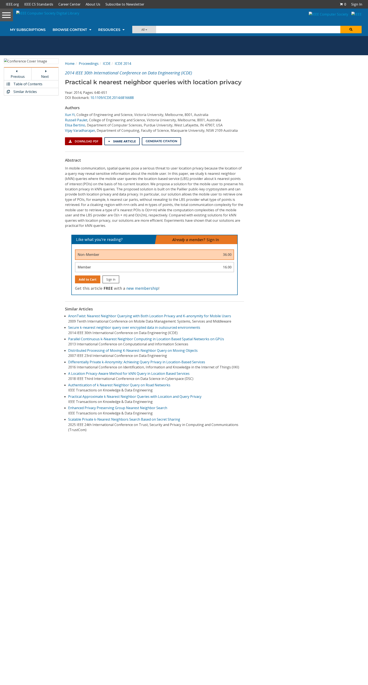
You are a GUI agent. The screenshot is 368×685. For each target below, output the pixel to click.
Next (45, 76)
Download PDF (86, 141)
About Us (93, 4)
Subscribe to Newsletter (124, 4)
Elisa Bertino (75, 125)
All (143, 30)
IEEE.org (12, 4)
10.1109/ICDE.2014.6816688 (112, 97)
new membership (142, 288)
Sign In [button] (356, 4)
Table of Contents (27, 84)
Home (70, 63)
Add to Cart (87, 279)
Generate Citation (161, 141)
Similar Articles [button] (25, 91)
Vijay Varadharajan (80, 130)
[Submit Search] (351, 29)
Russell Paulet (76, 120)
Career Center (69, 4)
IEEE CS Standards (38, 4)
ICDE (107, 63)
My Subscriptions (28, 30)
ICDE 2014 (123, 63)
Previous (18, 76)
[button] (343, 4)
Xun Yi (70, 114)
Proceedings (89, 63)
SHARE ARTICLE (124, 141)
